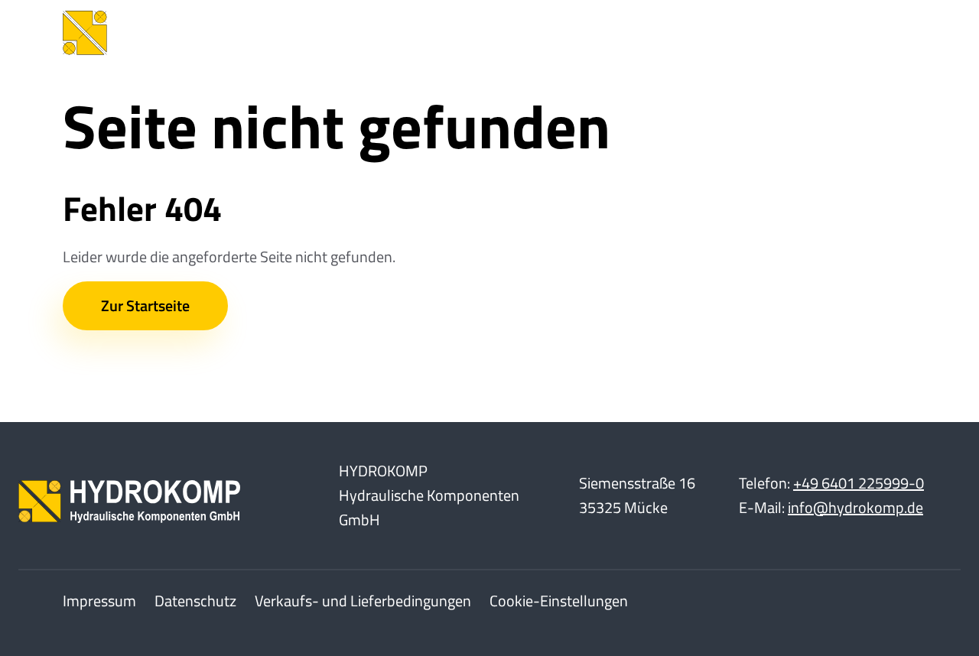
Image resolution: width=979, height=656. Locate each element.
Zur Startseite (145, 305)
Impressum (99, 600)
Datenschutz (195, 600)
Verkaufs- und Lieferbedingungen (363, 600)
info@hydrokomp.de (855, 507)
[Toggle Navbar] (893, 32)
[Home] (177, 33)
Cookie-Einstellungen (559, 600)
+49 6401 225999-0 (858, 483)
